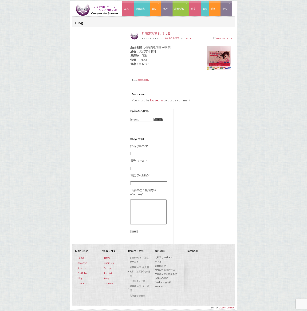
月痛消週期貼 (143, 80)
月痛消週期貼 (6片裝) (157, 33)
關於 (164, 6)
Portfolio (82, 273)
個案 (153, 6)
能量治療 (139, 6)
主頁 (125, 6)
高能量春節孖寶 (137, 295)
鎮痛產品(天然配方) (172, 38)
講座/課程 (178, 6)
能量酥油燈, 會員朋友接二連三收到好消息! (140, 271)
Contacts (82, 283)
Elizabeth (187, 38)
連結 (205, 8)
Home (81, 257)
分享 (192, 6)
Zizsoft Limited (227, 307)
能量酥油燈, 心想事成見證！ (139, 259)
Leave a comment (224, 38)
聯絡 (223, 6)
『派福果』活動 (137, 280)
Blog (80, 278)
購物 (212, 6)
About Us (82, 262)
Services (82, 268)
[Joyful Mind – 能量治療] (98, 4)
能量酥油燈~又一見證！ (139, 288)
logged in (156, 100)
